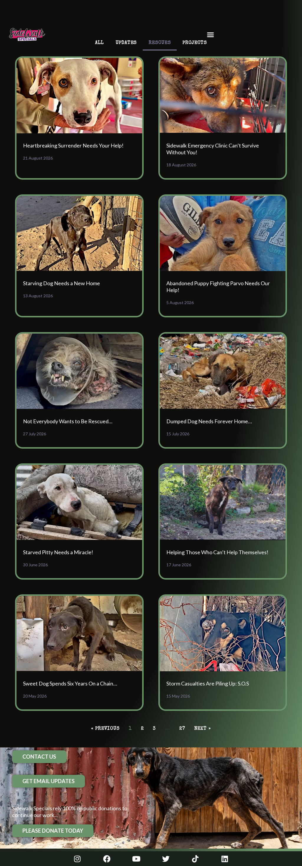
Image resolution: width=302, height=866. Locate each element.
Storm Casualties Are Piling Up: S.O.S (207, 683)
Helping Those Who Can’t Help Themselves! (217, 552)
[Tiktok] (195, 858)
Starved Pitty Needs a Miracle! (58, 552)
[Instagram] (77, 858)
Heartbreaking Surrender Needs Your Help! (73, 145)
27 (182, 728)
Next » (202, 728)
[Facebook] (106, 858)
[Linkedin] (224, 858)
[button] (210, 34)
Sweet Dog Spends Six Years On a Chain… (70, 683)
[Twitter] (165, 858)
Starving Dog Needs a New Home (61, 283)
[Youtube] (136, 858)
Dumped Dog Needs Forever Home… (209, 421)
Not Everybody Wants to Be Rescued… (67, 421)
